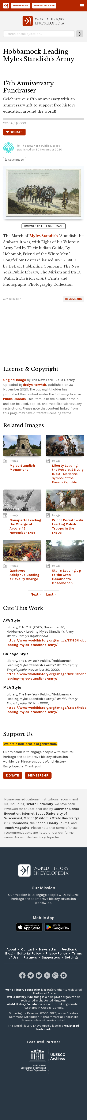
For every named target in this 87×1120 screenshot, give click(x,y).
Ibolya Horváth (34, 385)
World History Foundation (23, 990)
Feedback (69, 949)
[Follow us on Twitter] (31, 977)
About (11, 949)
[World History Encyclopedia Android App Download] (58, 927)
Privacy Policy (56, 953)
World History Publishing (24, 997)
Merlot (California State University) (51, 818)
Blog (8, 953)
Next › (35, 594)
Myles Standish (43, 236)
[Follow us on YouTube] (64, 977)
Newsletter (48, 949)
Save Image (14, 159)
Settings (72, 957)
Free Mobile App (44, 5)
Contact (27, 949)
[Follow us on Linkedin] (47, 977)
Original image (14, 380)
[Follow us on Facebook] (23, 977)
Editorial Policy (29, 953)
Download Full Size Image (43, 226)
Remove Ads (73, 299)
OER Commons (16, 823)
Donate (12, 775)
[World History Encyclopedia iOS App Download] (29, 927)
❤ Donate (14, 132)
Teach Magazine (17, 828)
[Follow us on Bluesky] (39, 977)
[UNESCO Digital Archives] (43, 1060)
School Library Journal (52, 823)
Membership (21, 5)
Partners (30, 957)
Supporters (51, 957)
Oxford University (39, 804)
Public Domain (14, 399)
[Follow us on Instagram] (56, 977)
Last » (51, 594)
